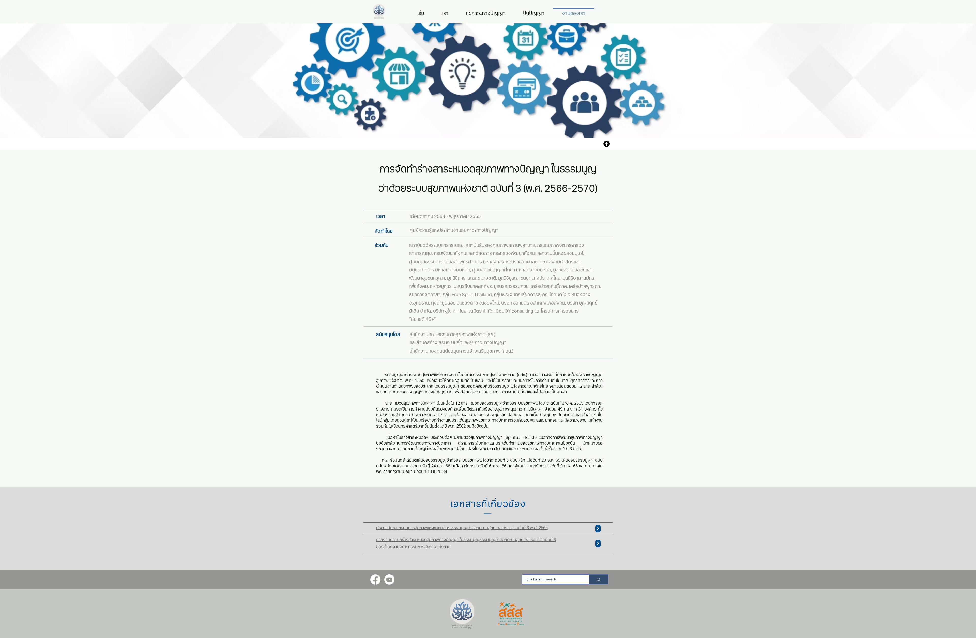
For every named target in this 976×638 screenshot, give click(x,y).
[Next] (598, 528)
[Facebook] (606, 144)
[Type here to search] (598, 579)
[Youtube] (389, 579)
